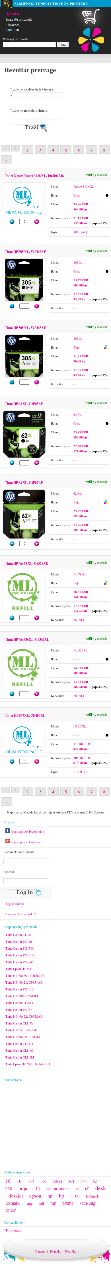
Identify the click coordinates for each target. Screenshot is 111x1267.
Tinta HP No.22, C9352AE (23, 1016)
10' (19, 1181)
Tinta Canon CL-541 (19, 1043)
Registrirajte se (14, 903)
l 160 (75, 1196)
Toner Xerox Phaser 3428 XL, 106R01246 (34, 175)
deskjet (16, 1195)
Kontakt (55, 1251)
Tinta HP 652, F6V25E (21, 1030)
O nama (40, 1251)
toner (10, 1210)
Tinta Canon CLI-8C (19, 1050)
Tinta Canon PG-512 (19, 989)
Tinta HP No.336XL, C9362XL (27, 639)
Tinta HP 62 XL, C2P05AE (24, 403)
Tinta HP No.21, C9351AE (23, 982)
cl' (87, 1188)
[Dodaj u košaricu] (39, 221)
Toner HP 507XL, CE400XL (25, 715)
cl (77, 1188)
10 (8, 1180)
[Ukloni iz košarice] (9, 221)
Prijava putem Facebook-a (27, 831)
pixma (67, 1203)
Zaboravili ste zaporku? (20, 914)
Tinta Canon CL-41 (18, 934)
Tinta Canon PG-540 (19, 948)
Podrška (70, 1251)
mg (29, 1203)
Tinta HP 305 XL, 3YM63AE (25, 327)
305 (44, 1181)
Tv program (13, 1230)
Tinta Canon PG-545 (19, 962)
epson (35, 1195)
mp (53, 1203)
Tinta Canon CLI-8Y (19, 1023)
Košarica (13, 13)
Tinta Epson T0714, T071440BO (27, 1064)
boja (22, 1188)
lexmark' (12, 1203)
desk (100, 1188)
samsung (87, 1203)
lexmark (92, 1196)
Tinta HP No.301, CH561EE (24, 1036)
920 (8, 1188)
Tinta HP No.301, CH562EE (24, 975)
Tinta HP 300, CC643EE (22, 996)
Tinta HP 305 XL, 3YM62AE (25, 251)
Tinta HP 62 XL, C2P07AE (24, 482)
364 (71, 1181)
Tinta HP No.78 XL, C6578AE (26, 563)
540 (84, 1181)
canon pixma (58, 1188)
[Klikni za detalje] (24, 185)
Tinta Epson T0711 (18, 968)
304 (31, 1181)
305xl (57, 1181)
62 (95, 1181)
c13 (37, 1188)
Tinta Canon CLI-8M (19, 1057)
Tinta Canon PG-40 (18, 941)
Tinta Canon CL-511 (19, 1002)
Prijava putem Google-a (25, 842)
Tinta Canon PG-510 (19, 955)
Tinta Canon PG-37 (18, 1009)
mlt (41, 1203)
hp (50, 1195)
